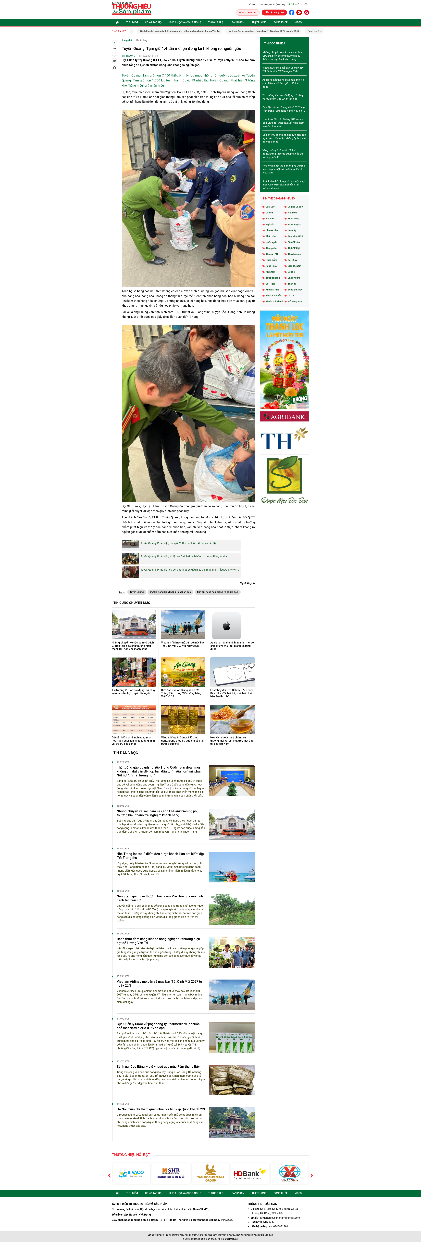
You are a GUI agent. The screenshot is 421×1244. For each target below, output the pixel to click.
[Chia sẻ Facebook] (114, 67)
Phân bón (271, 236)
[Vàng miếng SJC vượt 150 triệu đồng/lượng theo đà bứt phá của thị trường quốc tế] (183, 719)
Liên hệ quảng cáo (274, 12)
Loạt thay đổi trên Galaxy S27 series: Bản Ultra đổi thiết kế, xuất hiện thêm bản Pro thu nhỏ (232, 693)
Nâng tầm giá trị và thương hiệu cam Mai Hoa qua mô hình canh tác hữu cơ (160, 898)
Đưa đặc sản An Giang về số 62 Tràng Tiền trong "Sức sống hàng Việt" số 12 (181, 693)
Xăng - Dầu (271, 265)
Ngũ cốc (270, 224)
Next (311, 1173)
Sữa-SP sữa (294, 242)
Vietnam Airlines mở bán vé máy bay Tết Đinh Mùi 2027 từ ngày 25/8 (257, 31)
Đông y (291, 271)
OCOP (291, 295)
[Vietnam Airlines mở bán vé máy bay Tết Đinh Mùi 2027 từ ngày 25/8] (183, 625)
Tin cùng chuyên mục (131, 602)
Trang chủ (127, 40)
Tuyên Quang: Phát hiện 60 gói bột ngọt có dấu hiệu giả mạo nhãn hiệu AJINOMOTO (190, 569)
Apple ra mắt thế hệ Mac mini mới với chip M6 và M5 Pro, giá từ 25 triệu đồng (232, 645)
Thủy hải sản (294, 254)
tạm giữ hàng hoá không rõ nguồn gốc (217, 592)
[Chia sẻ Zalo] (114, 61)
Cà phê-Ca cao (295, 206)
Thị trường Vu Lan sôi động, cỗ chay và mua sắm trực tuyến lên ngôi (133, 692)
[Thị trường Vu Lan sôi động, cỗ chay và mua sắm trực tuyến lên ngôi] (134, 672)
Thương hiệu (216, 22)
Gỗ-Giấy (292, 230)
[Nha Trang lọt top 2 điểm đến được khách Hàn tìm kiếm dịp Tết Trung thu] (232, 867)
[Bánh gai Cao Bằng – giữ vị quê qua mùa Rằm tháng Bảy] (232, 1080)
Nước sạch (271, 242)
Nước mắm (271, 260)
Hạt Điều (292, 212)
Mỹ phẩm (270, 271)
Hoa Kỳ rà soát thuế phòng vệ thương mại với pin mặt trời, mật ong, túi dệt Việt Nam (232, 740)
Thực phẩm (271, 248)
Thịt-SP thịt (294, 248)
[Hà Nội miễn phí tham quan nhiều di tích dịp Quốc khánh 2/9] (232, 1122)
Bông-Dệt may (295, 289)
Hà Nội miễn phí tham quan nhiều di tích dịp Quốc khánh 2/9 (161, 1109)
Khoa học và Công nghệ (185, 22)
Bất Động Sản (295, 301)
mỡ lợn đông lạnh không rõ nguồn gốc (170, 592)
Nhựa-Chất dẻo (273, 295)
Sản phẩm (238, 22)
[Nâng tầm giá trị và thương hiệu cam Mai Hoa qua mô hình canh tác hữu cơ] (232, 909)
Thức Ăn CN (272, 254)
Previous (109, 1173)
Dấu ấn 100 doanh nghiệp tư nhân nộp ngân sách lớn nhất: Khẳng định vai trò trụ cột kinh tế (133, 740)
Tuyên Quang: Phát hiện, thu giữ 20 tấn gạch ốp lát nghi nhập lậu (179, 543)
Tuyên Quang (137, 592)
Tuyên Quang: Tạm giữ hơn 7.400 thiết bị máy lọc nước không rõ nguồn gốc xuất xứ (183, 75)
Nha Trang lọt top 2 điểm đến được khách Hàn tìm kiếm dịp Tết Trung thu (160, 856)
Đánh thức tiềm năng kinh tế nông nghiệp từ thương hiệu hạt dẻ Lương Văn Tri (173, 31)
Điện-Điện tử (294, 265)
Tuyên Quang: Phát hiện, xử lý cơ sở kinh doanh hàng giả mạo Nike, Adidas (184, 556)
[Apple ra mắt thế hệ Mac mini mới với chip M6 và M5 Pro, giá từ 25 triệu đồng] (232, 625)
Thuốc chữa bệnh (274, 301)
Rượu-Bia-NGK (295, 236)
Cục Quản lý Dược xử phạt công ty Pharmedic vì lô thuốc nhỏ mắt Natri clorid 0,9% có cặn (158, 1026)
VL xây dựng (294, 277)
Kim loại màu (272, 289)
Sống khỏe (280, 22)
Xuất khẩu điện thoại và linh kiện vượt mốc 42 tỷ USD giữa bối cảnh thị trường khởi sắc (283, 184)
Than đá (292, 283)
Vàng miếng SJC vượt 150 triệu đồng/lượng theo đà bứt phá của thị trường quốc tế (182, 740)
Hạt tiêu (270, 218)
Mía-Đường (293, 218)
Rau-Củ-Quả (294, 224)
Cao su (269, 212)
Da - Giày (292, 260)
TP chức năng (273, 277)
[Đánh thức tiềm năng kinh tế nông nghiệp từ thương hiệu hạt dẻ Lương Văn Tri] (232, 952)
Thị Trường (259, 22)
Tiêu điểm (132, 22)
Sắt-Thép (270, 283)
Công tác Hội (153, 22)
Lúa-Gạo (270, 206)
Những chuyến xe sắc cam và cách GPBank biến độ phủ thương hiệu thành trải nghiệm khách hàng (133, 645)
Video (298, 22)
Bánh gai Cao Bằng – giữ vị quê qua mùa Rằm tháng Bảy (158, 1067)
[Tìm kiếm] (306, 12)
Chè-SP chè (272, 230)
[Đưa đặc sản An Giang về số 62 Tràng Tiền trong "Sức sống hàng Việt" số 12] (183, 672)
